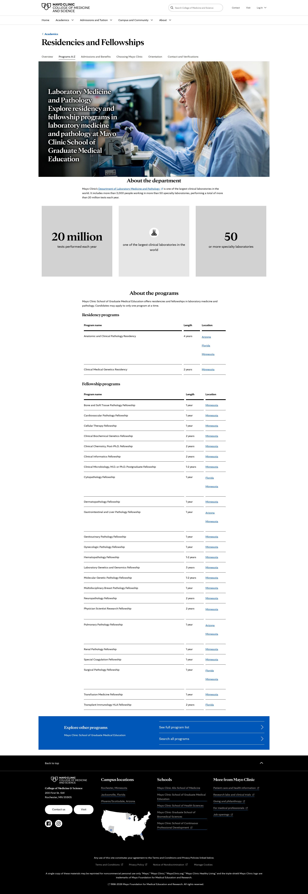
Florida (206, 345)
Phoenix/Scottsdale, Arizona (118, 801)
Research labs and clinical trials (233, 795)
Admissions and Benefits (96, 56)
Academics (62, 20)
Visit (248, 7)
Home (45, 20)
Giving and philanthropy (229, 801)
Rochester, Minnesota (114, 787)
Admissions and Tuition (94, 20)
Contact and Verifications (183, 56)
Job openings (223, 815)
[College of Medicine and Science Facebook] (48, 825)
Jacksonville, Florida (113, 794)
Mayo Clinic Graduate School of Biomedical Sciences (176, 814)
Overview (47, 56)
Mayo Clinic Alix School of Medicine (178, 787)
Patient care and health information (236, 788)
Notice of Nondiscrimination (170, 864)
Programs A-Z (67, 56)
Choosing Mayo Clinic (129, 56)
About (163, 20)
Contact (236, 7)
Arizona (206, 336)
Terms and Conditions (109, 864)
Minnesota (208, 354)
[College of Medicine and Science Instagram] (58, 825)
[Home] (66, 7)
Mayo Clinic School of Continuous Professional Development (177, 825)
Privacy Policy (138, 864)
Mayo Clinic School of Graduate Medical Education (181, 797)
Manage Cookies (203, 864)
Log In (260, 7)
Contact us (58, 809)
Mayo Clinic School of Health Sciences (180, 805)
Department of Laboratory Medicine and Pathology (130, 188)
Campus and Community (133, 20)
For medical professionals (230, 808)
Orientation (155, 56)
